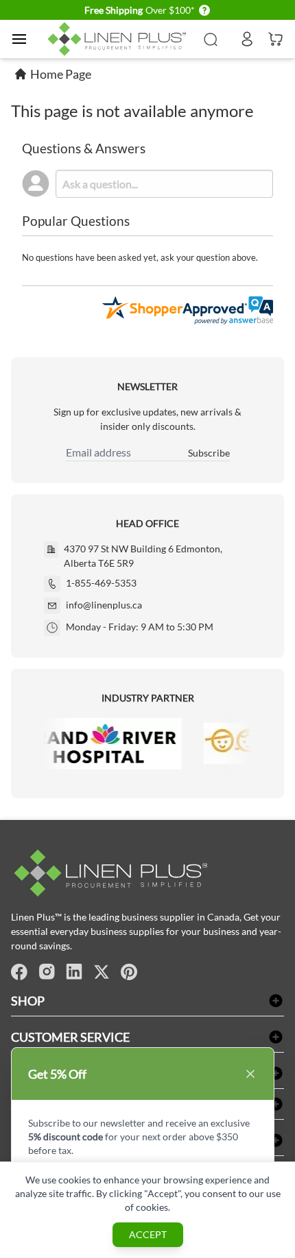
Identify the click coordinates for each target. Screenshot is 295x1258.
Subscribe (209, 453)
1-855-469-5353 (101, 583)
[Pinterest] (129, 972)
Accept (148, 1234)
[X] (101, 972)
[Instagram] (46, 972)
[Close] (250, 1074)
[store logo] (119, 39)
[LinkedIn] (74, 972)
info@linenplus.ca (104, 605)
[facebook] (19, 972)
